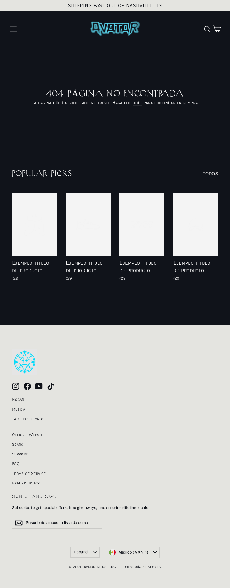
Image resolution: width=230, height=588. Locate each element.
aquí (137, 102)
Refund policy (26, 483)
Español (81, 552)
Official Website (28, 434)
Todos (210, 174)
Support (20, 453)
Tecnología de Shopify (141, 567)
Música (18, 409)
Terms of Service (29, 473)
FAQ (15, 463)
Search (19, 444)
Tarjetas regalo (27, 418)
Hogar (18, 399)
